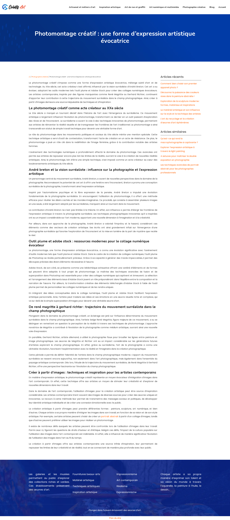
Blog (212, 7)
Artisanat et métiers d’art (82, 7)
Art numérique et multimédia (164, 7)
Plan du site (115, 518)
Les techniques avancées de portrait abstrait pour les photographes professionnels (180, 168)
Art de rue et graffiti (135, 7)
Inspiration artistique (110, 7)
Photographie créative (194, 7)
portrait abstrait (109, 416)
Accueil (222, 7)
